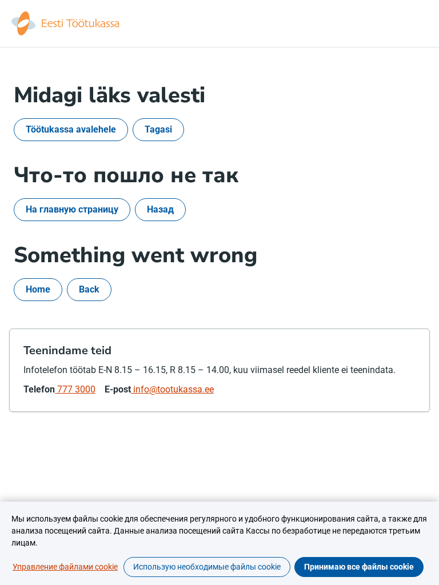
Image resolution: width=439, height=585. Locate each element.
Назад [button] (160, 209)
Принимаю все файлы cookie (359, 566)
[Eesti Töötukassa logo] (66, 23)
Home (38, 289)
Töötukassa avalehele (71, 129)
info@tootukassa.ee (172, 389)
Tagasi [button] (158, 129)
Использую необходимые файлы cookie (207, 566)
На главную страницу (72, 209)
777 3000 (75, 389)
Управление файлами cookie (65, 566)
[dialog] (219, 543)
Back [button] (89, 289)
